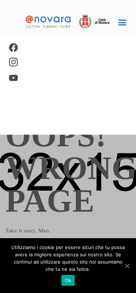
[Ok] (127, 265)
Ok (68, 280)
